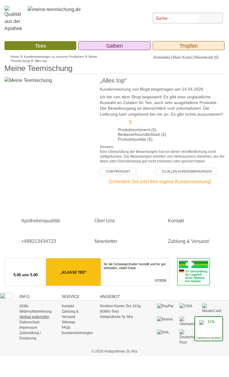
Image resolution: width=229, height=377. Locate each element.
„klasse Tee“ (73, 272)
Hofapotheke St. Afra (116, 317)
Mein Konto (182, 57)
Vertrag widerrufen (34, 317)
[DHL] (167, 332)
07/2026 (160, 280)
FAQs (66, 327)
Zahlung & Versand (188, 241)
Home (14, 56)
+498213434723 (38, 241)
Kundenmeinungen (77, 333)
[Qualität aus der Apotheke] (16, 19)
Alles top (41, 61)
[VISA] (189, 306)
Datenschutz (29, 322)
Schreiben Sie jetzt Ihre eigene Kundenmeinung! (160, 181)
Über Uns (105, 220)
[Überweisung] (189, 321)
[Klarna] (167, 319)
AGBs (24, 306)
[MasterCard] (212, 308)
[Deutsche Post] (189, 337)
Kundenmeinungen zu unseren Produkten (54, 56)
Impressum (28, 327)
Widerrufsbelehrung (35, 311)
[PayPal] (167, 306)
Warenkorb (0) (206, 57)
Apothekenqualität (40, 220)
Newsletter (106, 241)
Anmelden (162, 57)
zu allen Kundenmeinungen (187, 171)
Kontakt (176, 220)
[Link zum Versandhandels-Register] (190, 271)
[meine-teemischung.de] (74, 15)
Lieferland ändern (208, 337)
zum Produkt (118, 171)
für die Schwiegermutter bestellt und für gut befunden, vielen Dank (134, 266)
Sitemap (68, 322)
